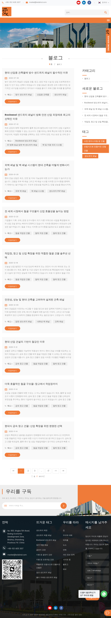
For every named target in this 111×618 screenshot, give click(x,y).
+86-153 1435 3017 (12, 2)
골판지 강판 (41, 550)
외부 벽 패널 (20, 191)
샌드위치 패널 (60, 94)
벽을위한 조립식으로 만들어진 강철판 (48, 566)
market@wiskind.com (38, 2)
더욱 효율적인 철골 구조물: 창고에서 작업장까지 (31, 384)
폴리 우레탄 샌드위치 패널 (46, 577)
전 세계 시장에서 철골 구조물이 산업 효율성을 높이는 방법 (37, 211)
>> (56, 471)
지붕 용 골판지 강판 (44, 554)
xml (64, 569)
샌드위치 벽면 (41, 530)
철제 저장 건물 (41, 233)
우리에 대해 (67, 535)
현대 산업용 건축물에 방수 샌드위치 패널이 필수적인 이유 (36, 73)
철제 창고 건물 (59, 233)
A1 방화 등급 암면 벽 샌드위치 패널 (22, 144)
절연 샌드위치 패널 (43, 572)
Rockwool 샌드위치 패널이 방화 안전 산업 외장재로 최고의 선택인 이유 (37, 117)
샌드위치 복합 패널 (43, 535)
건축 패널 (59, 321)
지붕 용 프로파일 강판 (45, 559)
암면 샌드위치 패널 (23, 321)
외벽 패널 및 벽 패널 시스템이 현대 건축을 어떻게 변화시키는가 (37, 167)
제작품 (65, 540)
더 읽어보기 (12, 101)
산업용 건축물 (43, 94)
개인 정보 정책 (69, 554)
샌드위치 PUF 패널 (57, 191)
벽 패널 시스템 (37, 191)
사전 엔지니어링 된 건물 (94, 141)
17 (48, 471)
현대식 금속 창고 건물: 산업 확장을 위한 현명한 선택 (33, 426)
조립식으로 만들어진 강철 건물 (95, 148)
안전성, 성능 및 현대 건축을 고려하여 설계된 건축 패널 (34, 300)
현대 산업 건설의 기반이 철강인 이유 (25, 342)
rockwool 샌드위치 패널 (46, 540)
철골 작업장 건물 (22, 233)
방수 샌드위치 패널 (23, 94)
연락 (64, 550)
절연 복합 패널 (42, 545)
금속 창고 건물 (21, 363)
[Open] (108, 40)
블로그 (87, 78)
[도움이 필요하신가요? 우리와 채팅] (104, 594)
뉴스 (64, 545)
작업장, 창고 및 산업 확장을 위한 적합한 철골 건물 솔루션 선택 (38, 255)
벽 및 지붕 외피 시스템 (52, 144)
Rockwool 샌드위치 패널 (26, 140)
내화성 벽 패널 (43, 321)
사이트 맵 (67, 559)
